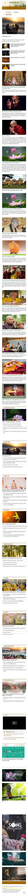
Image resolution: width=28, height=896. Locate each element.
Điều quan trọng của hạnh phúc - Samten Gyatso (13, 560)
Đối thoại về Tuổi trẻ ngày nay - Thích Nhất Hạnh (11, 330)
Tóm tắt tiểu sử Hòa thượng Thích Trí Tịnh (10, 306)
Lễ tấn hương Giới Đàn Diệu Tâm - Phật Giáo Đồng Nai (14, 592)
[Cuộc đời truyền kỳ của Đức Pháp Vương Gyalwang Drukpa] (14, 272)
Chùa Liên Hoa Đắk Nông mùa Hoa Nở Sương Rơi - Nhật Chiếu (14, 670)
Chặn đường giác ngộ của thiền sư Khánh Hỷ (10, 162)
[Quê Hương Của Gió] (13, 25)
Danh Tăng (8, 14)
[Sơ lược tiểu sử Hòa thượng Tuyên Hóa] (14, 224)
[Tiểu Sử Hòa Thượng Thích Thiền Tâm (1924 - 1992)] (14, 181)
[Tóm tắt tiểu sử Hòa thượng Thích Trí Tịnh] (14, 297)
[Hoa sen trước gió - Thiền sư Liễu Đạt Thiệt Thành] (14, 200)
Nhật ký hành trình (9, 646)
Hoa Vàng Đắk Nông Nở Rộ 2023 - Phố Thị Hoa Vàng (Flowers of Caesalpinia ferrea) (14, 663)
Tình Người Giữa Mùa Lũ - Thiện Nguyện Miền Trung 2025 (14, 698)
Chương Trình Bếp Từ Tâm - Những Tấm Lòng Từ (13, 701)
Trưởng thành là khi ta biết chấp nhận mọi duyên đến (14, 628)
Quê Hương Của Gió (6, 36)
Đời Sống (16, 12)
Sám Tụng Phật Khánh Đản (8, 630)
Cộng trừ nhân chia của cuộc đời (10, 562)
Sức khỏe (6, 510)
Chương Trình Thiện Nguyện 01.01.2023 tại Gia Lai (14, 665)
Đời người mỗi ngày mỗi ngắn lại (10, 564)
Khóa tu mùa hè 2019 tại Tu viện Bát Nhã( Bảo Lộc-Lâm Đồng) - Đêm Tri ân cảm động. (14, 598)
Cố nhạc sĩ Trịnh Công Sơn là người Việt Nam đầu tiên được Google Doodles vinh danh (17, 45)
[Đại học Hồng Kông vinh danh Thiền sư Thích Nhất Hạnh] (14, 344)
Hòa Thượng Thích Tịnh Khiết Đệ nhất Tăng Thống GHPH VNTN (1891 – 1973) (13, 88)
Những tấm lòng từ (9, 680)
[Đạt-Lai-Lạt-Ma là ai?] (14, 127)
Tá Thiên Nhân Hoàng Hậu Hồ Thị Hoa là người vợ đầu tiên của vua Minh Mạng (14, 504)
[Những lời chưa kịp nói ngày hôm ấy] (14, 655)
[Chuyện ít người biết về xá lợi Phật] (6, 59)
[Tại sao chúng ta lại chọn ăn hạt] (14, 517)
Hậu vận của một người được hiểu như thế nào (12, 557)
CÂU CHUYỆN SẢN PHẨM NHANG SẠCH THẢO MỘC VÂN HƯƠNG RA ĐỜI (14, 494)
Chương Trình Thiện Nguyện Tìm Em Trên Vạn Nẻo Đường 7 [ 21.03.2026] (13, 695)
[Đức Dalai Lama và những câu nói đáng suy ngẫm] (14, 102)
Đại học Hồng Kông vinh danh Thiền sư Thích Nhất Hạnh (13, 353)
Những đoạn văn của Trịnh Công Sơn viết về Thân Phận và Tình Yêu (15, 501)
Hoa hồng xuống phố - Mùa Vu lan (10, 603)
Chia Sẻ (6, 612)
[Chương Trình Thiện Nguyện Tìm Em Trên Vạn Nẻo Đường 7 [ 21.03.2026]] (14, 687)
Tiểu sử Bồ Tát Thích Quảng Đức (8, 256)
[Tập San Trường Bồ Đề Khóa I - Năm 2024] (14, 417)
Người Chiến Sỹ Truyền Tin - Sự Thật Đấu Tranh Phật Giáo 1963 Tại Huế (15, 497)
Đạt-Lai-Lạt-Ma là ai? (6, 135)
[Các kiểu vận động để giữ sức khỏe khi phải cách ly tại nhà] (13, 752)
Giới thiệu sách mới (9, 408)
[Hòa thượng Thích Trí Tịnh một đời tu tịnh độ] (6, 66)
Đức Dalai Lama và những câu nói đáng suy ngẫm (11, 111)
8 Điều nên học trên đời (8, 634)
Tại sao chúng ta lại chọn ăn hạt (9, 523)
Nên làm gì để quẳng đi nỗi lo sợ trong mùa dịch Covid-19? (14, 529)
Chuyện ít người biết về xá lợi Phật (17, 57)
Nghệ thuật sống (8, 544)
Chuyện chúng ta (6, 632)
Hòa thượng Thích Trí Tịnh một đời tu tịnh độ (17, 65)
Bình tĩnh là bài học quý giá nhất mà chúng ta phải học (14, 566)
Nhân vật (6, 476)
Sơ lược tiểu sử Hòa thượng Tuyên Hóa (9, 233)
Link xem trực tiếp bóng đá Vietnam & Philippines (13, 601)
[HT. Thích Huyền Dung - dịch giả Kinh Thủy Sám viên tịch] (14, 390)
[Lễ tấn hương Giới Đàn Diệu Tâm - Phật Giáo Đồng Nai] (14, 587)
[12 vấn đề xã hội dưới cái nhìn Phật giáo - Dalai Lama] (14, 366)
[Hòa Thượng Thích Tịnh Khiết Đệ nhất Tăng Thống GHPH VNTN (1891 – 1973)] (14, 78)
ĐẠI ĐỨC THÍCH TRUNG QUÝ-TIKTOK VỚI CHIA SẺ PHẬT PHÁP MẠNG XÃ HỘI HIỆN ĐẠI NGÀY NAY (14, 490)
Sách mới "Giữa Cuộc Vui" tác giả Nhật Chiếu (12, 426)
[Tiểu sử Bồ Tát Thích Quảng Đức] (14, 247)
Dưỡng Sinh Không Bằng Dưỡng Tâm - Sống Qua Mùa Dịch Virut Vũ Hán (14, 532)
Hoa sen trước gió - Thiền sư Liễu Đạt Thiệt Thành (12, 209)
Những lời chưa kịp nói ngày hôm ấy (10, 660)
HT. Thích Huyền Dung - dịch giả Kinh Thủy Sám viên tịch (13, 399)
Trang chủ (8, 12)
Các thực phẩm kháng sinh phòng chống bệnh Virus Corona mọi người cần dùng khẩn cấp (13, 535)
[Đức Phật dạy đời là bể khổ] (14, 621)
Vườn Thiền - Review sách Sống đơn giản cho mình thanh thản (15, 432)
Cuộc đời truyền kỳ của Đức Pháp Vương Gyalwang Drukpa (13, 280)
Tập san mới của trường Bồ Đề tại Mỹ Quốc (12, 424)
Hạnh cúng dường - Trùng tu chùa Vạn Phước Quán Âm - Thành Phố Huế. (14, 595)
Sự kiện (6, 578)
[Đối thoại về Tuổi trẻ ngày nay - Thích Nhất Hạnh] (14, 321)
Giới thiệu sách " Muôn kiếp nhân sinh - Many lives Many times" (15, 429)
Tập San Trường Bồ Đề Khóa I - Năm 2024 (11, 421)
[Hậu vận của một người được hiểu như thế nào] (14, 553)
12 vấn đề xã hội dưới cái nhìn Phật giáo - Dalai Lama (12, 375)
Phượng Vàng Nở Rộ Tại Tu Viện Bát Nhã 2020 (13, 667)
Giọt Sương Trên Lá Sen (9, 731)
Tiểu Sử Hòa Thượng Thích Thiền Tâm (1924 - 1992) (12, 190)
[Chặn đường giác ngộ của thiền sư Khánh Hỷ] (14, 153)
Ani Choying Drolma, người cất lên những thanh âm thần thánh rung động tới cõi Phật (17, 52)
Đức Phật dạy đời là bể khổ (8, 626)
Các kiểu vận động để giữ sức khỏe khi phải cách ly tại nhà (15, 526)
